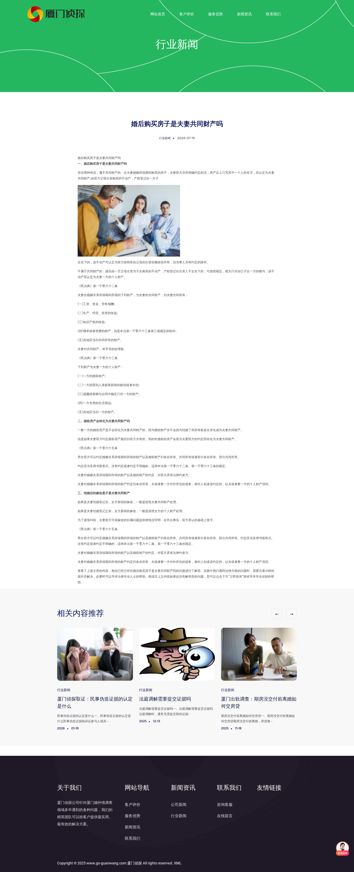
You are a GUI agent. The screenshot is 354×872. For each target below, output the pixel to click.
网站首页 (157, 14)
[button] (276, 614)
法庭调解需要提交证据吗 (165, 699)
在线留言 (225, 815)
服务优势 (215, 14)
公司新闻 (178, 804)
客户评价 (186, 14)
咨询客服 (225, 804)
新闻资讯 (244, 14)
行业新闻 (178, 815)
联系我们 (273, 14)
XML (178, 863)
